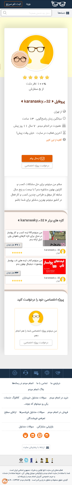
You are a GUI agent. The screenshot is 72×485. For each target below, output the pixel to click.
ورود (28, 3)
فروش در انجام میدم (58, 412)
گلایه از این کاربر (54, 140)
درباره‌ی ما (55, 383)
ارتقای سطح (10, 412)
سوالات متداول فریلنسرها (32, 412)
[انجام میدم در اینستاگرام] (46, 435)
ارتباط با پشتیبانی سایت (34, 447)
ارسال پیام (35, 158)
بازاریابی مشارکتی (45, 426)
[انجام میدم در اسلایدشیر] (25, 435)
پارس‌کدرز (39, 480)
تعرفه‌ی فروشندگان (36, 418)
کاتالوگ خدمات (11, 397)
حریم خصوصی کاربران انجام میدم (40, 476)
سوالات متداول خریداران (34, 397)
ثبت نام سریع (13, 4)
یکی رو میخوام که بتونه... (36, 403)
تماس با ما (41, 383)
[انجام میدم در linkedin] (32, 435)
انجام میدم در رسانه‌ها (22, 383)
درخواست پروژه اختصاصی (37, 165)
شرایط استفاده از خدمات (11, 473)
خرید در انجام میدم (59, 397)
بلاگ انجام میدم (36, 389)
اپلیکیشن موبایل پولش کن (32, 473)
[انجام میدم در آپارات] (39, 435)
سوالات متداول (26, 426)
